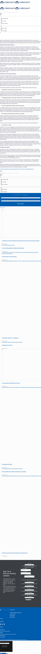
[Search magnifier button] (1, 14)
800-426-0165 (4, 646)
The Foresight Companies (10, 639)
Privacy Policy (17, 639)
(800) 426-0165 (12, 615)
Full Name (20, 196)
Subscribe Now (28, 599)
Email (20, 199)
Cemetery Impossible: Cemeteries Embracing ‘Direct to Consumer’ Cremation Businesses (17, 169)
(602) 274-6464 (12, 617)
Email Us (1, 618)
